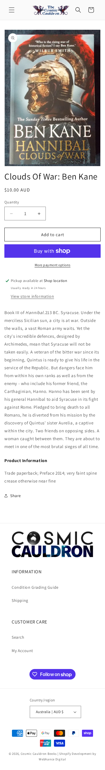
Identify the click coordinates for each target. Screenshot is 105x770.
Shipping (20, 600)
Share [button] (15, 495)
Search (18, 637)
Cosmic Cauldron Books (39, 754)
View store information (32, 296)
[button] (11, 10)
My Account (22, 650)
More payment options (53, 265)
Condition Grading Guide (35, 587)
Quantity (11, 202)
